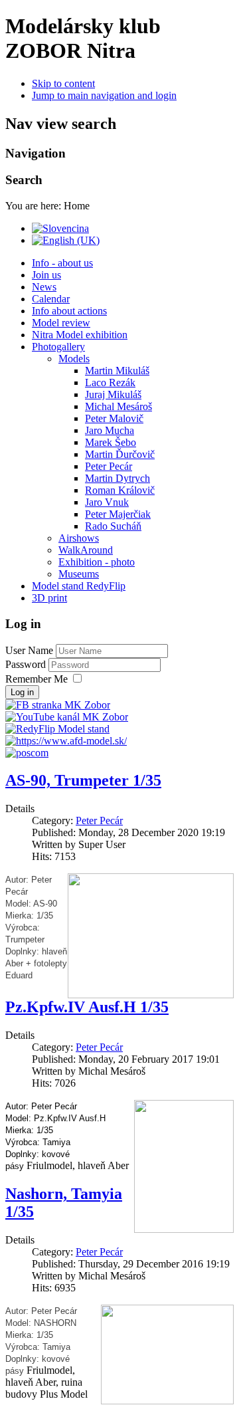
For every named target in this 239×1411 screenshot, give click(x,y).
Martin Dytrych (117, 478)
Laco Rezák (110, 382)
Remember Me (36, 679)
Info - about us (62, 263)
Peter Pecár (108, 466)
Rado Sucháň (113, 526)
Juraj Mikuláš (113, 394)
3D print (49, 597)
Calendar (51, 298)
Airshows (78, 538)
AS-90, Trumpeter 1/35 (83, 780)
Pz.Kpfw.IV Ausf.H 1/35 (87, 1007)
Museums (78, 574)
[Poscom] (26, 752)
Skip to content (63, 83)
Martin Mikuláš (117, 370)
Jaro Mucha (109, 430)
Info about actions (69, 310)
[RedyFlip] (57, 728)
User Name (29, 650)
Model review (61, 322)
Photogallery (58, 346)
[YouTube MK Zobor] (66, 716)
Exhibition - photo (96, 562)
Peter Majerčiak (118, 514)
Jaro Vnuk (107, 502)
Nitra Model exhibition (79, 334)
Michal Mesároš (118, 406)
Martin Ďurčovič (120, 454)
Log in (22, 692)
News (44, 286)
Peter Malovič (114, 418)
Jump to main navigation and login (104, 95)
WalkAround (85, 550)
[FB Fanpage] (57, 704)
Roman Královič (120, 490)
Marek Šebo (110, 442)
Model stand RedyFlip (78, 586)
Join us (46, 274)
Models (74, 358)
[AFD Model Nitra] (66, 740)
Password (26, 664)
